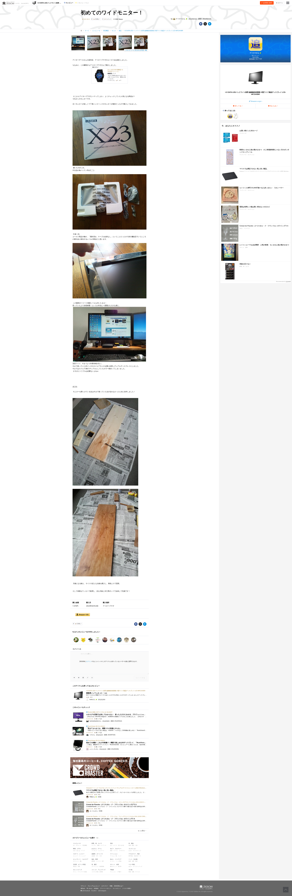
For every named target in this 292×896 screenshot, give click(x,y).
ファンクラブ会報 (82, 871)
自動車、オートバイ (97, 854)
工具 (100, 856)
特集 (111, 886)
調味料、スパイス (96, 861)
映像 (98, 845)
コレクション (132, 848)
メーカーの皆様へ (126, 888)
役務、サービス (136, 871)
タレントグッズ (77, 869)
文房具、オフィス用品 (79, 864)
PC (74, 845)
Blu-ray (78, 850)
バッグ (119, 856)
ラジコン (115, 850)
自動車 (93, 856)
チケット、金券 (114, 864)
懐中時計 (131, 856)
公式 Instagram (102, 890)
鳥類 (136, 861)
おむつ (130, 866)
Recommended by (281, 281)
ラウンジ (83, 886)
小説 (136, 845)
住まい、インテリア (115, 859)
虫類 (133, 861)
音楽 (111, 843)
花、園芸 (94, 864)
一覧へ (97, 838)
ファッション (114, 854)
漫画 (130, 845)
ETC (97, 856)
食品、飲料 (95, 859)
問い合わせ (89, 888)
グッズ (83, 850)
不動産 (112, 869)
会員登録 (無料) (267, 3)
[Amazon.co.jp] (82, 614)
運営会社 (83, 888)
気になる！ (274, 106)
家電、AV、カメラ (97, 843)
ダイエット (76, 861)
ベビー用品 (132, 864)
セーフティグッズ (137, 866)
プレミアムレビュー (94, 886)
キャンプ (75, 856)
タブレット (78, 845)
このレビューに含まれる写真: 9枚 (136, 50)
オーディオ (103, 845)
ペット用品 (118, 861)
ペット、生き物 (133, 859)
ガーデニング (95, 866)
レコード (115, 845)
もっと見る (141, 830)
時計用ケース (137, 856)
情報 (130, 871)
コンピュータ (77, 843)
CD (111, 845)
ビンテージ (101, 850)
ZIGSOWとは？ (118, 886)
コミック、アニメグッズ (98, 869)
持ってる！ (239, 106)
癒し (81, 861)
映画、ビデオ (77, 848)
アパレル (112, 856)
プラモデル (122, 850)
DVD (74, 850)
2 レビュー (69, 3)
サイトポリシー (117, 888)
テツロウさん (180, 19)
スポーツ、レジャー (78, 854)
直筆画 (101, 871)
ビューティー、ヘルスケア (80, 859)
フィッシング (82, 856)
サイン (75, 871)
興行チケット (113, 866)
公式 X (94, 890)
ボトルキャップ (137, 850)
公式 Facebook (86, 890)
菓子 (103, 861)
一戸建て (119, 871)
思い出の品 (121, 845)
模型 (111, 850)
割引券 (119, 866)
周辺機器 (84, 845)
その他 (130, 869)
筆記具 (75, 866)
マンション (113, 871)
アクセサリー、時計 (134, 854)
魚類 (130, 861)
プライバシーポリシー (105, 888)
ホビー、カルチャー (115, 848)
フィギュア (94, 850)
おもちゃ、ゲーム (97, 848)
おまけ (130, 850)
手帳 (79, 866)
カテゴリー (104, 886)
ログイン (89, 661)
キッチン (94, 845)
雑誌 (133, 845)
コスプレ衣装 (95, 871)
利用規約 (96, 888)
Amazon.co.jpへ (256, 101)
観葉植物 (101, 866)
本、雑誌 (131, 843)
